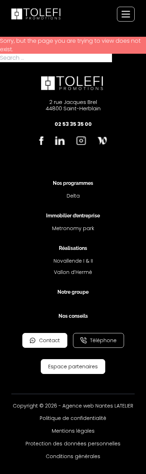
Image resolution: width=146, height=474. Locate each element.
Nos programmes (73, 183)
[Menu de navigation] (126, 14)
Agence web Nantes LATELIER (97, 405)
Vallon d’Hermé (73, 272)
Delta (73, 195)
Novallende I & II (73, 260)
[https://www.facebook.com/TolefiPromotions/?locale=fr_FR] (41, 140)
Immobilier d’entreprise (73, 215)
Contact (49, 340)
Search (122, 58)
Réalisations (73, 248)
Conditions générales (73, 456)
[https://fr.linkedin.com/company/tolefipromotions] (60, 140)
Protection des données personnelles (73, 443)
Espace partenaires (73, 366)
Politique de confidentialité (73, 418)
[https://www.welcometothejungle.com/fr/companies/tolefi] (102, 140)
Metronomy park (73, 228)
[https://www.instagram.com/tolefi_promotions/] (81, 140)
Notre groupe (73, 292)
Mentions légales (73, 430)
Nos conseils (73, 316)
